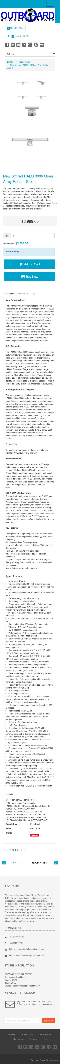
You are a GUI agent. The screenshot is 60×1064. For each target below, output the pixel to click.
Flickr (42, 44)
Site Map (33, 1038)
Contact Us (18, 1038)
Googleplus (30, 44)
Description (9, 293)
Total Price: (15, 243)
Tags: (34, 293)
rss (24, 44)
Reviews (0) (23, 293)
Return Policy (45, 1034)
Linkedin (18, 44)
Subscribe (48, 1020)
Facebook (7, 44)
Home (12, 61)
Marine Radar (24, 61)
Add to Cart (31, 264)
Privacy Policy (27, 1034)
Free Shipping (12, 251)
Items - (20, 35)
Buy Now (31, 276)
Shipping (11, 1034)
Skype (36, 44)
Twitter (12, 44)
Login (44, 1038)
